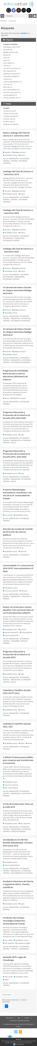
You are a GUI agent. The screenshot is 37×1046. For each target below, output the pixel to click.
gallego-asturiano (10, 52)
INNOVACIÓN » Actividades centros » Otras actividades (17, 830)
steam (6, 60)
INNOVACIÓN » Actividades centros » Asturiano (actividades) (17, 319)
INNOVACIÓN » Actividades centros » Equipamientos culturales (18, 872)
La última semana (10, 116)
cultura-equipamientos (12, 82)
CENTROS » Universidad (20, 949)
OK (14, 1044)
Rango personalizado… (11, 124)
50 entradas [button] (8, 995)
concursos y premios (11, 68)
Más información (20, 1044)
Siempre (6, 108)
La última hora (9, 111)
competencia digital (11, 76)
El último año (9, 122)
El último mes (9, 119)
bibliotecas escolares (11, 74)
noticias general (10, 95)
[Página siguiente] (10, 1006)
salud (6, 58)
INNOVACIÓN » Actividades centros (14, 278)
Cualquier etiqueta (10, 44)
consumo (7, 79)
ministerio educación (11, 92)
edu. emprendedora (11, 90)
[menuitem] (8, 10)
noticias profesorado (11, 98)
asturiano (7, 50)
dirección (7, 87)
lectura (6, 55)
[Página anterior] (3, 1006)
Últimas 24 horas (10, 113)
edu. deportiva (9, 71)
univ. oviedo (8, 63)
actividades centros (11, 47)
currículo (7, 84)
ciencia (6, 66)
